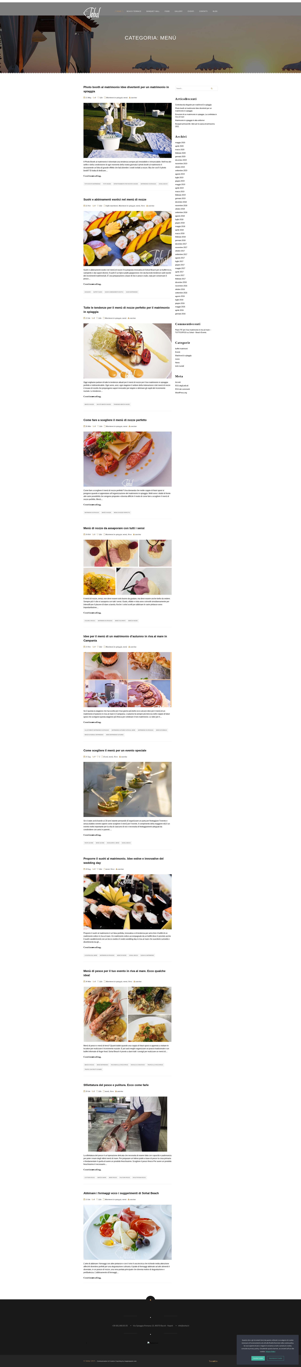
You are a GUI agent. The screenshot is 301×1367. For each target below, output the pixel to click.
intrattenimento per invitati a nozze (126, 183)
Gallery (179, 11)
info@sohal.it (183, 1326)
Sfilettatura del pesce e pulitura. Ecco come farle (116, 1085)
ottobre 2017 (180, 251)
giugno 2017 (179, 265)
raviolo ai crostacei (138, 1064)
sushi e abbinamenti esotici (114, 292)
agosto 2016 (180, 296)
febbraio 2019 (180, 195)
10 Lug (88, 869)
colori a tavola (90, 620)
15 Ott (88, 318)
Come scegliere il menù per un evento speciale (114, 750)
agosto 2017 (180, 258)
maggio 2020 (180, 142)
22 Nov (88, 205)
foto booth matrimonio (92, 183)
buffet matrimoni (112, 205)
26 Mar (88, 426)
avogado (88, 292)
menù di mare (101, 1177)
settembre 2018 (181, 212)
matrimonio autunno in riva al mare (123, 730)
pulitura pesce (125, 1177)
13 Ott (88, 1199)
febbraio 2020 (180, 153)
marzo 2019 (179, 191)
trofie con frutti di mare (93, 1069)
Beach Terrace (134, 11)
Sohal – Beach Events (197, 332)
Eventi (191, 11)
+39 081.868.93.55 (120, 1326)
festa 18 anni (89, 842)
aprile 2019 (179, 188)
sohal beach (163, 183)
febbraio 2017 (180, 279)
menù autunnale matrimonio (94, 734)
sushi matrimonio (132, 292)
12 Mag (88, 97)
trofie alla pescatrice (155, 1064)
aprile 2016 (179, 310)
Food (167, 11)
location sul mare (91, 955)
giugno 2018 (179, 223)
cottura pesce (90, 1177)
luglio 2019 (179, 177)
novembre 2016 (181, 286)
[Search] (212, 88)
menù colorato (120, 620)
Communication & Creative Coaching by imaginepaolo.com (117, 1361)
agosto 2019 (180, 174)
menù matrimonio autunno (114, 734)
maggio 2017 (180, 268)
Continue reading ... (92, 176)
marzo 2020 (179, 150)
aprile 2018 (179, 230)
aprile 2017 (179, 272)
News (143, 205)
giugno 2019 (179, 181)
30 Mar (88, 981)
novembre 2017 (181, 247)
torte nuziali (179, 366)
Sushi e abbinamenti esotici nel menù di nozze (114, 199)
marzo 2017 (179, 275)
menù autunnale (161, 730)
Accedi (177, 382)
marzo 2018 (179, 233)
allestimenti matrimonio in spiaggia (97, 730)
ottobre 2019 (180, 167)
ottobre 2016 (180, 289)
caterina (134, 97)
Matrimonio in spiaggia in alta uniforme (189, 120)
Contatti (203, 11)
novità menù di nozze (104, 404)
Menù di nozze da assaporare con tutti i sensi (114, 528)
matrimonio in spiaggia (148, 183)
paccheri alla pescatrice (119, 1064)
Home (119, 11)
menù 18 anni (100, 842)
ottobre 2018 (180, 209)
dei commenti (182, 389)
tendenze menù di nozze (122, 404)
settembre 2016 (181, 293)
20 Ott (88, 1091)
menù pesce (113, 1177)
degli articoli (181, 386)
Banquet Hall (153, 11)
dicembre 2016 (181, 282)
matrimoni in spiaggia (92, 512)
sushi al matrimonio (147, 955)
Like (101, 97)
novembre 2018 (181, 205)
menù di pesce (89, 1064)
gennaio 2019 (180, 198)
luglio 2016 (179, 300)
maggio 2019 (180, 184)
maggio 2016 (180, 307)
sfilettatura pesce (139, 1177)
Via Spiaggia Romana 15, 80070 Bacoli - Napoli (153, 1326)
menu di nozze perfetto (122, 512)
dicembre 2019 (181, 160)
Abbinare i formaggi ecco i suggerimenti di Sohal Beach (121, 1193)
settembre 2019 (181, 170)
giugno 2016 (179, 303)
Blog (215, 11)
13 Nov (88, 647)
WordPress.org (181, 393)
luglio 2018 (179, 219)
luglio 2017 (179, 261)
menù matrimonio (102, 1064)
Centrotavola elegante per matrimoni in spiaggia (193, 105)
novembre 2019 (181, 164)
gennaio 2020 (180, 156)
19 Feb (88, 534)
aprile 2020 (179, 146)
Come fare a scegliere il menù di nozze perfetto (115, 420)
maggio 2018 (180, 226)
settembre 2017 (181, 254)
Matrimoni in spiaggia (114, 97)
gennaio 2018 (180, 240)
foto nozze (107, 183)
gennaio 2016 (180, 314)
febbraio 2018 (180, 237)
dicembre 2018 (181, 202)
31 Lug (88, 756)
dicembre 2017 (181, 244)
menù (126, 97)
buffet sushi (97, 292)
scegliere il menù (113, 842)
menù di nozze (89, 404)
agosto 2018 (180, 216)
